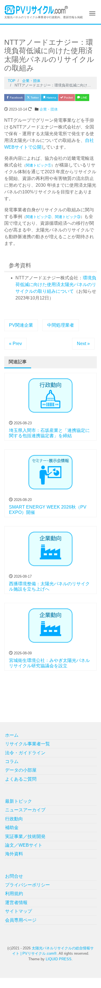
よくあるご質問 (20, 779)
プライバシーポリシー (27, 884)
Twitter (34, 97)
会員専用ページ (20, 920)
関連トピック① (38, 165)
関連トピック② (38, 217)
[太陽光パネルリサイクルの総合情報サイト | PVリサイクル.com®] (36, 9)
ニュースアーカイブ (25, 809)
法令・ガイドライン (25, 752)
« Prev (15, 343)
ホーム (12, 735)
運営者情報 (16, 902)
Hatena (51, 97)
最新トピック (18, 801)
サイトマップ (18, 911)
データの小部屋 (20, 770)
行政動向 (14, 818)
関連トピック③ (68, 217)
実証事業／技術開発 (25, 836)
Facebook (16, 97)
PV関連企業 (21, 325)
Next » (83, 343)
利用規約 (14, 893)
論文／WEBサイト (23, 845)
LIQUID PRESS (59, 959)
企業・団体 (49, 109)
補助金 (12, 827)
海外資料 (14, 853)
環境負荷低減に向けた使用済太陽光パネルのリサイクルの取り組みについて (55, 284)
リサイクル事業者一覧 (27, 743)
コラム (12, 761)
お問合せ (14, 876)
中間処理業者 (60, 325)
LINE (83, 97)
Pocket (68, 97)
